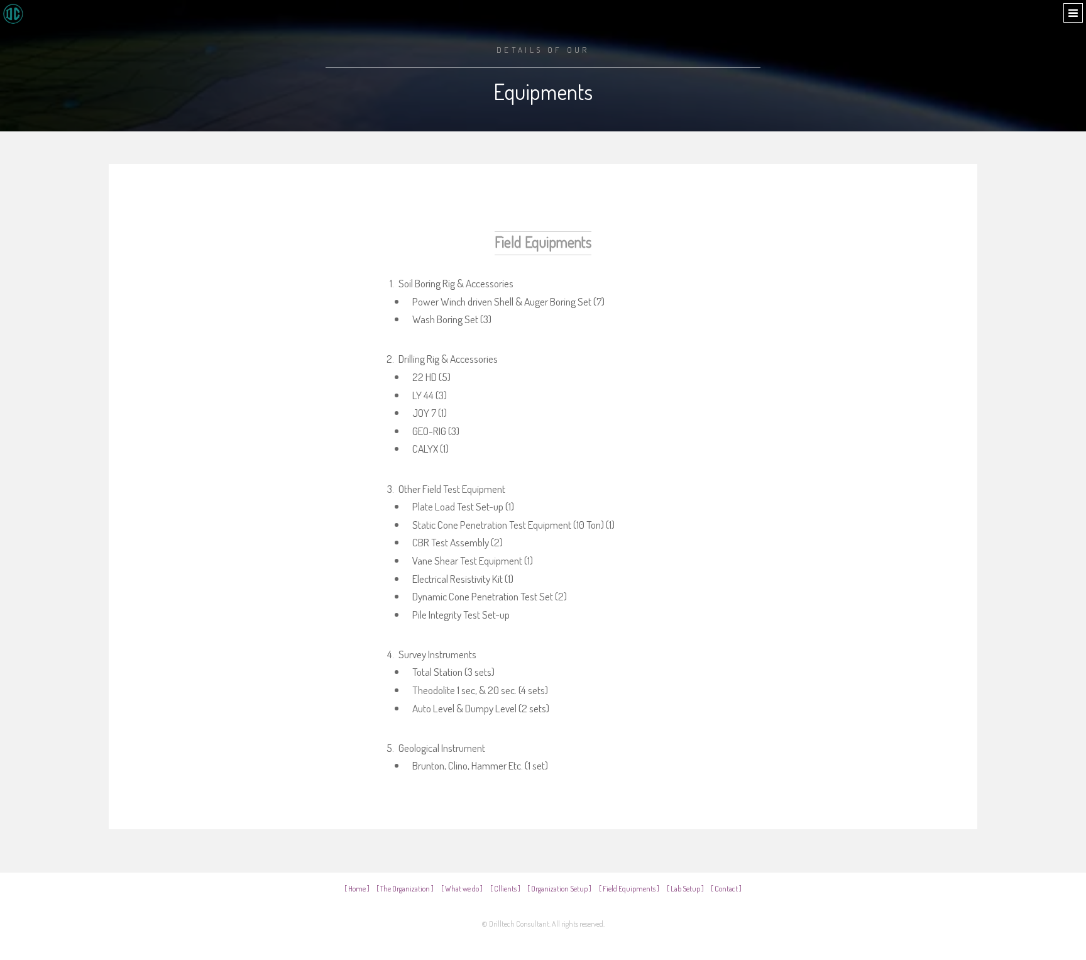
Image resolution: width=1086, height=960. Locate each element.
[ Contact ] (726, 888)
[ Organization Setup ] (559, 888)
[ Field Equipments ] (629, 888)
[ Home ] (357, 888)
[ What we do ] (462, 888)
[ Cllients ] (505, 888)
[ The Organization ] (405, 888)
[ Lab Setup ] (685, 888)
